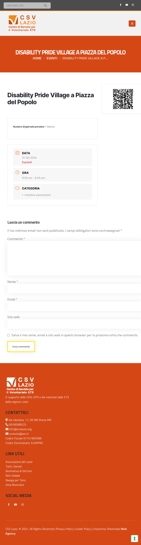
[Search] (45, 5)
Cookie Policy (83, 529)
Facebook (8, 504)
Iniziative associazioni (37, 194)
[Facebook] (120, 4)
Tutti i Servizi (14, 466)
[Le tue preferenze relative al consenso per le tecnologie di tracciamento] (134, 538)
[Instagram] (132, 4)
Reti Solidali (13, 475)
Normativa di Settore (19, 471)
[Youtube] (126, 4)
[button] (132, 23)
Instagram (22, 504)
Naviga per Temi (16, 480)
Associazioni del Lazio (19, 462)
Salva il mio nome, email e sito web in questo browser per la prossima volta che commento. (74, 335)
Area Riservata (15, 485)
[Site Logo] (22, 23)
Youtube (15, 504)
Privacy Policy (64, 529)
